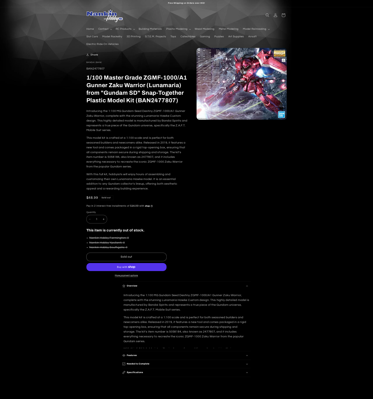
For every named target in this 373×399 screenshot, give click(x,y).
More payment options (126, 275)
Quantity (91, 212)
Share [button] (94, 54)
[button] (105, 29)
